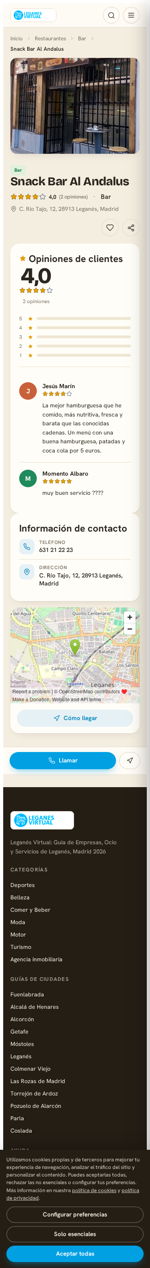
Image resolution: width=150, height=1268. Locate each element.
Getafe (19, 1031)
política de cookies (94, 1190)
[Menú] (131, 15)
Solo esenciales (75, 1234)
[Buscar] (111, 15)
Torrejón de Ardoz (34, 1093)
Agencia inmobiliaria (36, 959)
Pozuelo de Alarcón (35, 1105)
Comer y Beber (30, 909)
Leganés (21, 1056)
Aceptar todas (75, 1254)
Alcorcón (22, 1019)
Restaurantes (50, 38)
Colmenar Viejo (30, 1068)
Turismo (20, 947)
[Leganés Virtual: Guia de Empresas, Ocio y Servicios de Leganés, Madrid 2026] (33, 15)
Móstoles (22, 1044)
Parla (17, 1118)
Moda (17, 922)
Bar (82, 38)
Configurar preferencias (75, 1214)
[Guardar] (110, 227)
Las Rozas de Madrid (37, 1081)
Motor (18, 934)
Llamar (68, 760)
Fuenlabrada (27, 994)
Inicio (16, 38)
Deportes (22, 885)
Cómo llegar (80, 718)
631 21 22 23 (56, 550)
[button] (75, 106)
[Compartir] (131, 227)
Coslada (21, 1130)
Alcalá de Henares (34, 1006)
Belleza (20, 897)
